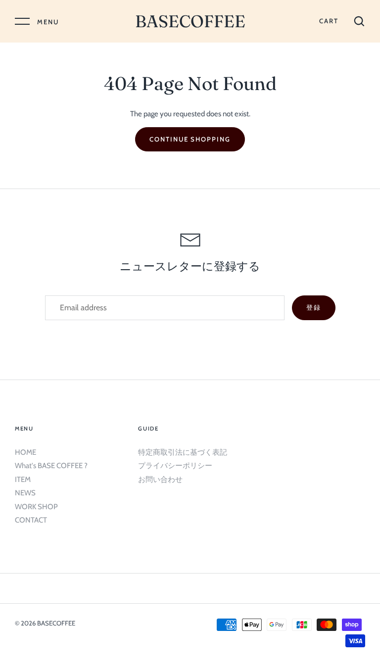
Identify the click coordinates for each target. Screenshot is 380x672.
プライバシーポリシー (175, 465)
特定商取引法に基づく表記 (182, 452)
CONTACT (31, 520)
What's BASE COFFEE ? (51, 465)
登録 (313, 307)
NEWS (25, 492)
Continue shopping (190, 139)
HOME (25, 452)
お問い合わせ (160, 479)
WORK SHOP (36, 506)
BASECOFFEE (190, 21)
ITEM (23, 479)
